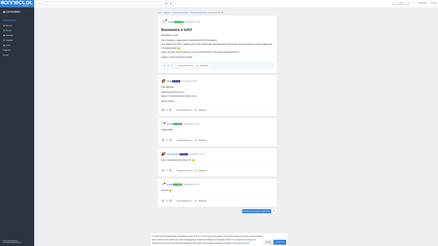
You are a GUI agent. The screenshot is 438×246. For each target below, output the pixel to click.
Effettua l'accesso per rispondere (257, 211)
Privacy (5, 240)
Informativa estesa (241, 243)
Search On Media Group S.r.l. (14, 242)
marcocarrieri (173, 154)
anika (169, 81)
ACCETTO (279, 242)
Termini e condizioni (12, 240)
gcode (171, 22)
